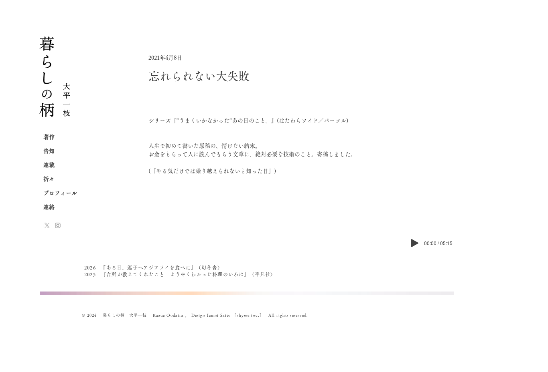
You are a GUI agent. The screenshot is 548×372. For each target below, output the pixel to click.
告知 (49, 151)
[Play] (414, 243)
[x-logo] (47, 225)
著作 (49, 137)
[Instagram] (57, 225)
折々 (49, 179)
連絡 (49, 207)
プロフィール (60, 193)
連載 (49, 165)
